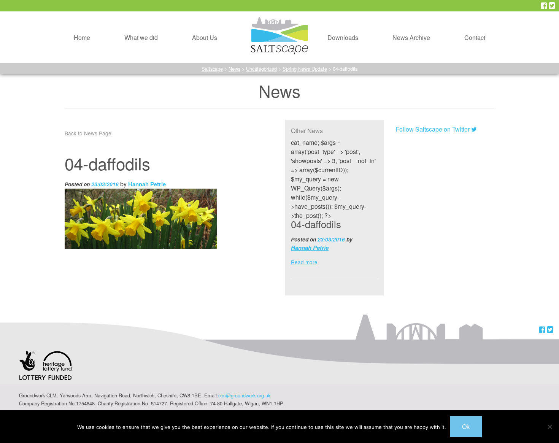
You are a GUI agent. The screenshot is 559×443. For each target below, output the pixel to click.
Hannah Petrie (147, 184)
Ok (466, 426)
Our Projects (128, 14)
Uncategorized (261, 68)
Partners (190, 49)
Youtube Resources (340, 32)
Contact (474, 37)
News (234, 68)
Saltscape (212, 68)
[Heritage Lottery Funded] (45, 370)
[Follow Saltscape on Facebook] (544, 6)
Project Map (127, 32)
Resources (328, 14)
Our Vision (193, 14)
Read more (304, 262)
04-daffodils (316, 224)
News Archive (411, 37)
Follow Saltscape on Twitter (433, 129)
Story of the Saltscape (208, 32)
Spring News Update (305, 68)
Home (82, 37)
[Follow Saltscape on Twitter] (552, 6)
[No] (549, 426)
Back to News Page (88, 133)
